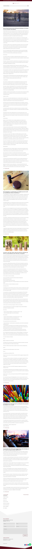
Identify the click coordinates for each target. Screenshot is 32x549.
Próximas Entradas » (26, 494)
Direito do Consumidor (6, 503)
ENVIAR (25, 535)
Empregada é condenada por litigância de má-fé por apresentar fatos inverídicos (15, 192)
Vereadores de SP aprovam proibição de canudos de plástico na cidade (15, 404)
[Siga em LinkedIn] (28, 544)
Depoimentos (5, 498)
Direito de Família (5, 501)
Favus (6, 543)
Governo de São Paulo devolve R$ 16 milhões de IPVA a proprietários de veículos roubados (15, 253)
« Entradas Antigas (5, 494)
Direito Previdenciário (6, 504)
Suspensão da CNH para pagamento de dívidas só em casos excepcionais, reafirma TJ (16, 449)
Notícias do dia (7, 168)
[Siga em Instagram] (26, 544)
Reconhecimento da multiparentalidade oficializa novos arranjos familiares (15, 29)
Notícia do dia (7, 382)
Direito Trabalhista (5, 506)
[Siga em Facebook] (25, 544)
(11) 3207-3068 (5, 0)
